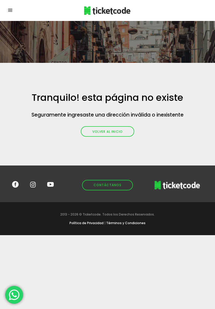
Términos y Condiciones (126, 223)
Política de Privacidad (86, 223)
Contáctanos (107, 185)
